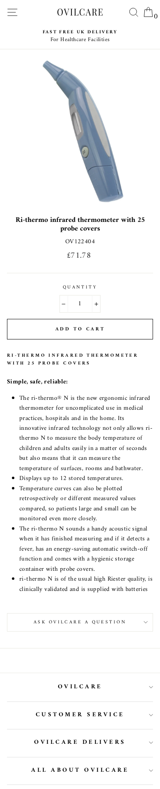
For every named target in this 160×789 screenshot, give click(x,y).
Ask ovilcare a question (80, 622)
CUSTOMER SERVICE (80, 714)
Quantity (80, 287)
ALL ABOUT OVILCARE (80, 770)
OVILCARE (80, 686)
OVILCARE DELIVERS (80, 742)
